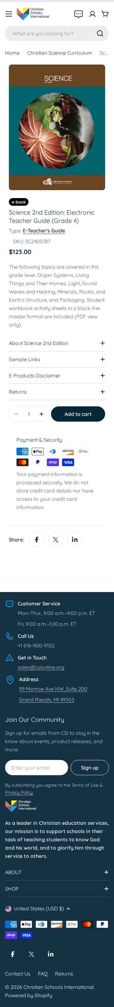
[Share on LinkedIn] (74, 539)
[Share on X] (55, 539)
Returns (64, 973)
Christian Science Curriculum (59, 53)
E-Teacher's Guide (44, 230)
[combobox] (57, 33)
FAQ (43, 973)
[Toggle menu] (9, 14)
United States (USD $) (39, 908)
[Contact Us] (78, 14)
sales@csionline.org (41, 667)
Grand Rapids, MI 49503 (46, 699)
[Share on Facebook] (36, 539)
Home (12, 53)
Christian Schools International (58, 987)
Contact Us (17, 973)
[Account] (92, 14)
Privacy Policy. (19, 792)
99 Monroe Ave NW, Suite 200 (53, 689)
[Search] (100, 33)
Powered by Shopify (28, 995)
